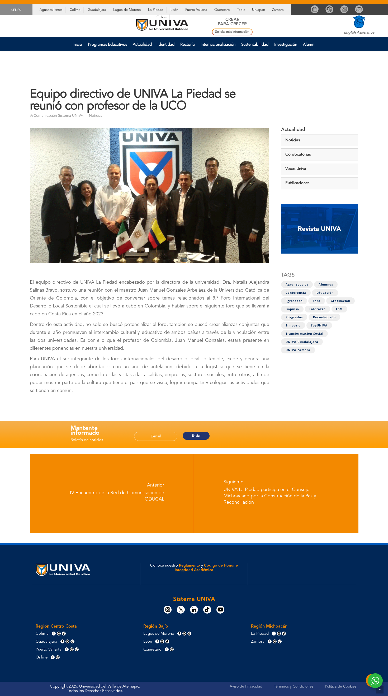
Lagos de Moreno (127, 10)
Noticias (95, 116)
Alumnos (326, 284)
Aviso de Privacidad (246, 686)
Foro (316, 301)
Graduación (340, 301)
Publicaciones (297, 183)
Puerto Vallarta (196, 10)
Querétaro (222, 10)
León (174, 10)
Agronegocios (297, 284)
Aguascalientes (51, 10)
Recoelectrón (324, 317)
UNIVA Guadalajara (302, 342)
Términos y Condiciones (293, 686)
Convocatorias (298, 155)
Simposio (293, 325)
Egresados (294, 301)
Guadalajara (97, 10)
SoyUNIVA (319, 325)
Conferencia (296, 293)
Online (162, 17)
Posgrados (294, 317)
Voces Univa (295, 169)
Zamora (278, 10)
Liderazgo (317, 309)
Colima (75, 10)
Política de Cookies (340, 686)
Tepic (241, 10)
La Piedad (155, 10)
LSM (339, 309)
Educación (325, 293)
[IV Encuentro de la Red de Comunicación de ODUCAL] (112, 493)
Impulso (292, 309)
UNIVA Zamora (298, 350)
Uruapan (258, 10)
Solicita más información (232, 32)
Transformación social (304, 333)
